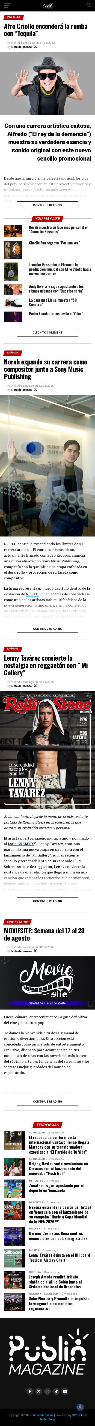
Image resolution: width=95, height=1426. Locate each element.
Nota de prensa (21, 47)
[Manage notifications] (80, 1407)
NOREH (32, 594)
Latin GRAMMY (21, 843)
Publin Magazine (42, 1415)
